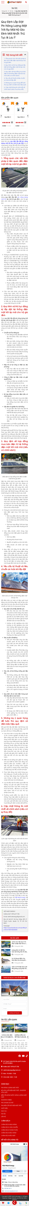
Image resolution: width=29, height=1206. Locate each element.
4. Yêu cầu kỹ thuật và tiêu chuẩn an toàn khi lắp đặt (14, 79)
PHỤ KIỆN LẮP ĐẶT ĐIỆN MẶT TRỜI (11, 1105)
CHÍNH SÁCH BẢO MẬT (8, 1135)
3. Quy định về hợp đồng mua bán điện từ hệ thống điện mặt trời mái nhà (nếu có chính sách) (15, 73)
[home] (14, 2)
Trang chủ (4, 11)
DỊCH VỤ (3, 1111)
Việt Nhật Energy (20, 897)
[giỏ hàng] (3, 1203)
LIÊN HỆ (3, 1116)
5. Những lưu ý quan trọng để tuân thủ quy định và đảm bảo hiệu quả (15, 84)
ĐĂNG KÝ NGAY (14, 1013)
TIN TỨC (3, 1114)
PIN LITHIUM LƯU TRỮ (7, 1102)
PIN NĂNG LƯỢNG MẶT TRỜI (10, 1087)
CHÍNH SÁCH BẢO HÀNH (8, 1133)
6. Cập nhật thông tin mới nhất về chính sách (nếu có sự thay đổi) (14, 88)
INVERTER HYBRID (6, 1100)
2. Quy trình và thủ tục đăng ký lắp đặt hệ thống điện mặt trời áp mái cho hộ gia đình (15, 67)
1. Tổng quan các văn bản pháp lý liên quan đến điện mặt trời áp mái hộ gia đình (15, 60)
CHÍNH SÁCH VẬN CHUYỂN (9, 1127)
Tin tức (11, 11)
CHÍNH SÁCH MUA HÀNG (9, 1124)
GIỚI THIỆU (4, 1108)
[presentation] (1, 115)
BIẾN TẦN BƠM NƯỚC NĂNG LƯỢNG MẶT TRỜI (14, 1096)
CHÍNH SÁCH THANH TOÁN (9, 1130)
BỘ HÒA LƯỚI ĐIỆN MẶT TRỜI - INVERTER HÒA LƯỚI (13, 1091)
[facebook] (20, 1056)
